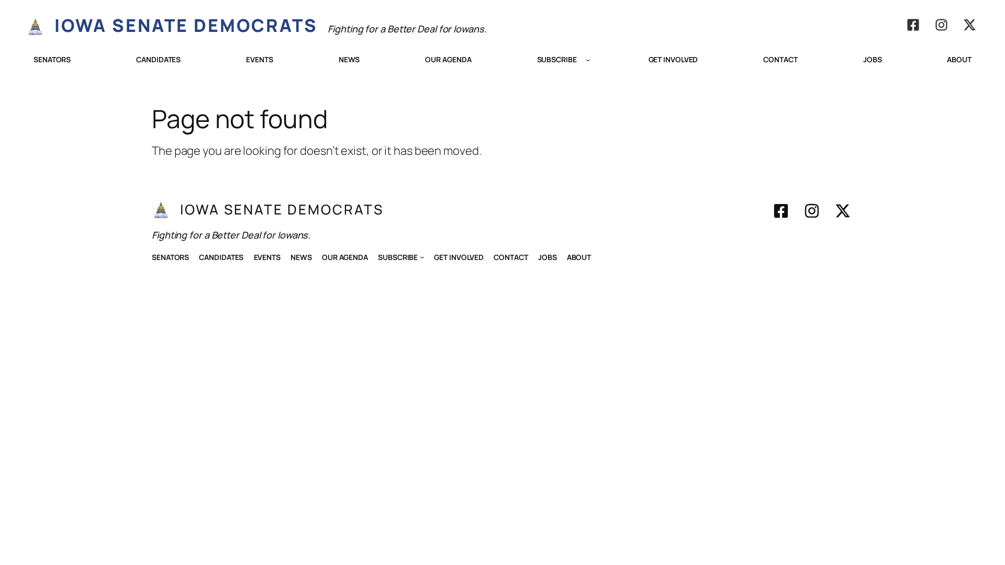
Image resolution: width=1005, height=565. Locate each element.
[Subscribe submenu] (588, 60)
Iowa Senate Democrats (186, 25)
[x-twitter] (970, 25)
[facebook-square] (913, 25)
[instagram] (941, 25)
